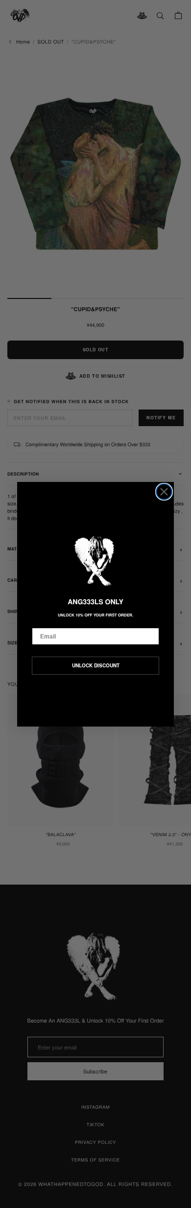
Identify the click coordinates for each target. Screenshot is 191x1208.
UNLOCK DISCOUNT (95, 665)
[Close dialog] (164, 492)
